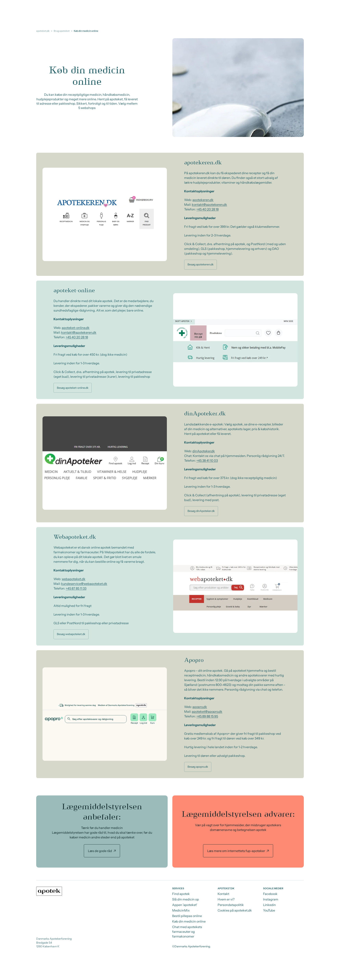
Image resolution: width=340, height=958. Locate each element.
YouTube (269, 910)
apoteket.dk (43, 30)
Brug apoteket (62, 30)
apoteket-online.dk (76, 328)
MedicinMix (181, 910)
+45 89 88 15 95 (207, 716)
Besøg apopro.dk (198, 766)
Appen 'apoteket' (184, 905)
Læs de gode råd (100, 851)
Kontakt (223, 894)
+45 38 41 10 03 (207, 460)
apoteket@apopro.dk (207, 711)
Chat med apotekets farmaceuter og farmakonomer (187, 931)
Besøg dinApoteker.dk (201, 511)
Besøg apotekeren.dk (200, 264)
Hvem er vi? (226, 899)
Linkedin (269, 905)
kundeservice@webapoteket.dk (84, 584)
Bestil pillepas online (187, 916)
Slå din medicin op (185, 899)
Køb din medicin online (189, 921)
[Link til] (102, 831)
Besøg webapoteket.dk (71, 634)
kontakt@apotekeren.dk (209, 204)
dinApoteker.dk (203, 451)
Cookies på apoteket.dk (235, 910)
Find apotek (181, 894)
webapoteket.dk (73, 579)
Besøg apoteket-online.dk (72, 388)
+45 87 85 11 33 (76, 588)
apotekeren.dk (202, 200)
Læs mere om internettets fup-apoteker (236, 851)
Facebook (270, 894)
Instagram (270, 899)
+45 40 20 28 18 (207, 209)
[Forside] (49, 891)
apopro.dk (199, 707)
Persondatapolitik (231, 905)
